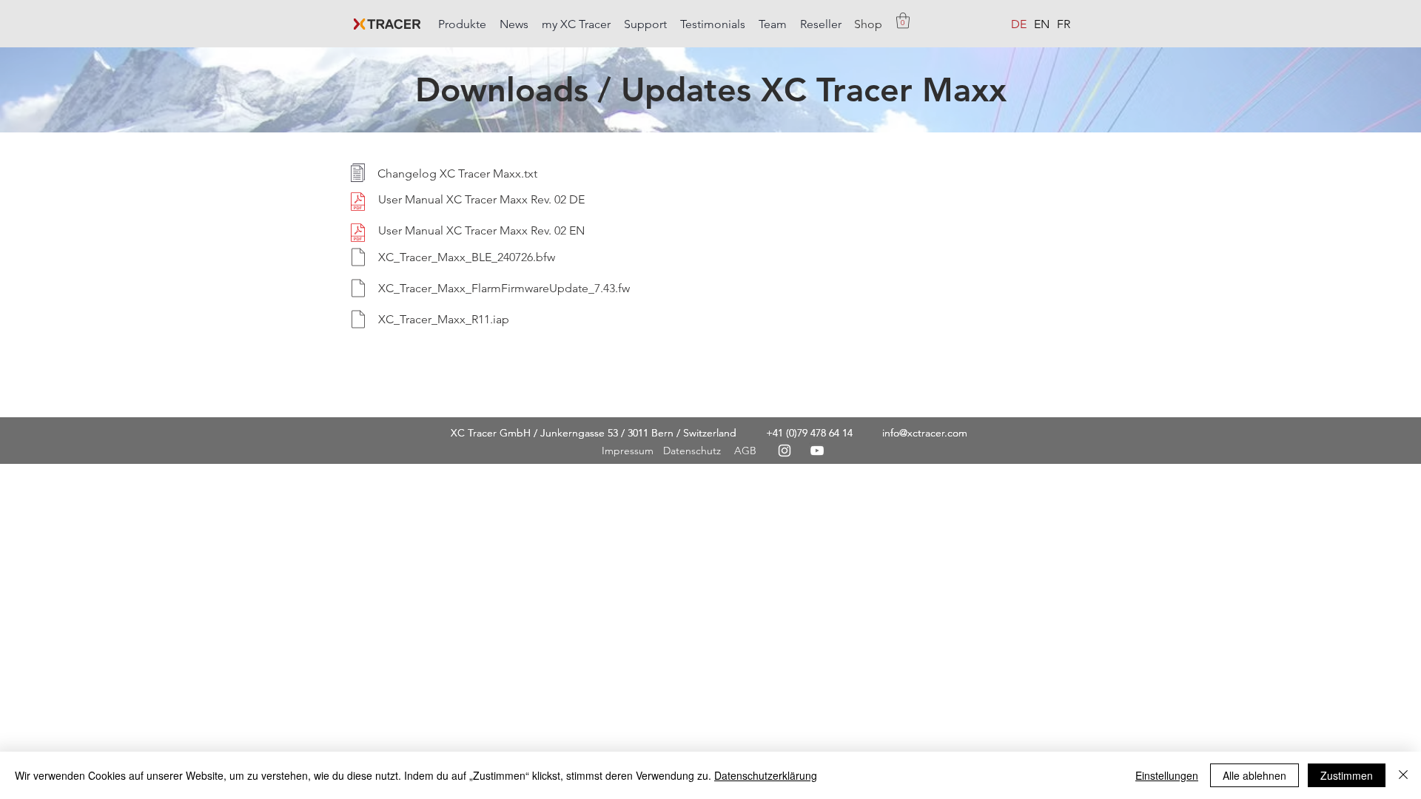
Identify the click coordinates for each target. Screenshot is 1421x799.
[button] (463, 17)
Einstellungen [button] (1166, 775)
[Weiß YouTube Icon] (817, 450)
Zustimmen (1346, 775)
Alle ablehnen (1254, 775)
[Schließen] (1403, 775)
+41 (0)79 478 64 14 (809, 432)
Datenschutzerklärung (765, 775)
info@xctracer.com (924, 432)
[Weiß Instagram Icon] (784, 450)
